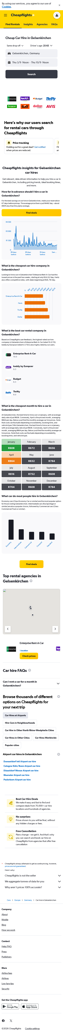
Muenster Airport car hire (16, 775)
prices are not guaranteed (15, 866)
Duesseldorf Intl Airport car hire (20, 761)
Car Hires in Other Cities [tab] (17, 737)
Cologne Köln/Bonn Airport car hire (22, 766)
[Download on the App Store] (29, 1006)
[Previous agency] (8, 629)
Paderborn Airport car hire (17, 779)
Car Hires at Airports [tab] (15, 715)
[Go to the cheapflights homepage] (23, 15)
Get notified (39, 147)
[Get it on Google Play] (10, 1006)
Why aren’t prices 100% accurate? (23, 887)
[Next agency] (55, 629)
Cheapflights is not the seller (20, 875)
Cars (9, 900)
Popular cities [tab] (12, 745)
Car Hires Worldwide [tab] (46, 737)
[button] (59, 5)
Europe (17, 900)
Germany (28, 900)
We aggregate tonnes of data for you (24, 881)
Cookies (6, 6)
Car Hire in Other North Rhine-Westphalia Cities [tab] (29, 730)
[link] (31, 212)
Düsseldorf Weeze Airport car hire (21, 770)
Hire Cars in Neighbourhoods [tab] (20, 723)
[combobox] (15, 45)
